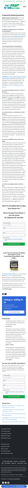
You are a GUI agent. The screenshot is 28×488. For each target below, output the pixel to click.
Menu (24, 6)
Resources (13, 463)
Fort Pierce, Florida (5, 431)
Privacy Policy (20, 463)
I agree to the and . (14, 240)
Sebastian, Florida (5, 446)
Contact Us (16, 461)
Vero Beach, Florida (5, 451)
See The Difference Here (14, 312)
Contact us (9, 275)
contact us (9, 25)
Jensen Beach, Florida (6, 433)
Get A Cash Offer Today (9, 1)
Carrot (21, 474)
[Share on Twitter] (5, 294)
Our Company (19, 1)
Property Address (7, 223)
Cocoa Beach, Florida (6, 429)
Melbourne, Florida (5, 436)
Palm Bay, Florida (5, 444)
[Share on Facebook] (3, 294)
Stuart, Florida (4, 449)
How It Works (23, 461)
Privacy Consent (6, 237)
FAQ (2, 463)
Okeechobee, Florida (6, 438)
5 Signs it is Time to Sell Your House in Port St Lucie (14, 422)
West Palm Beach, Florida (7, 453)
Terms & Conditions (14, 239)
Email (4, 232)
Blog (25, 463)
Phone (4, 227)
